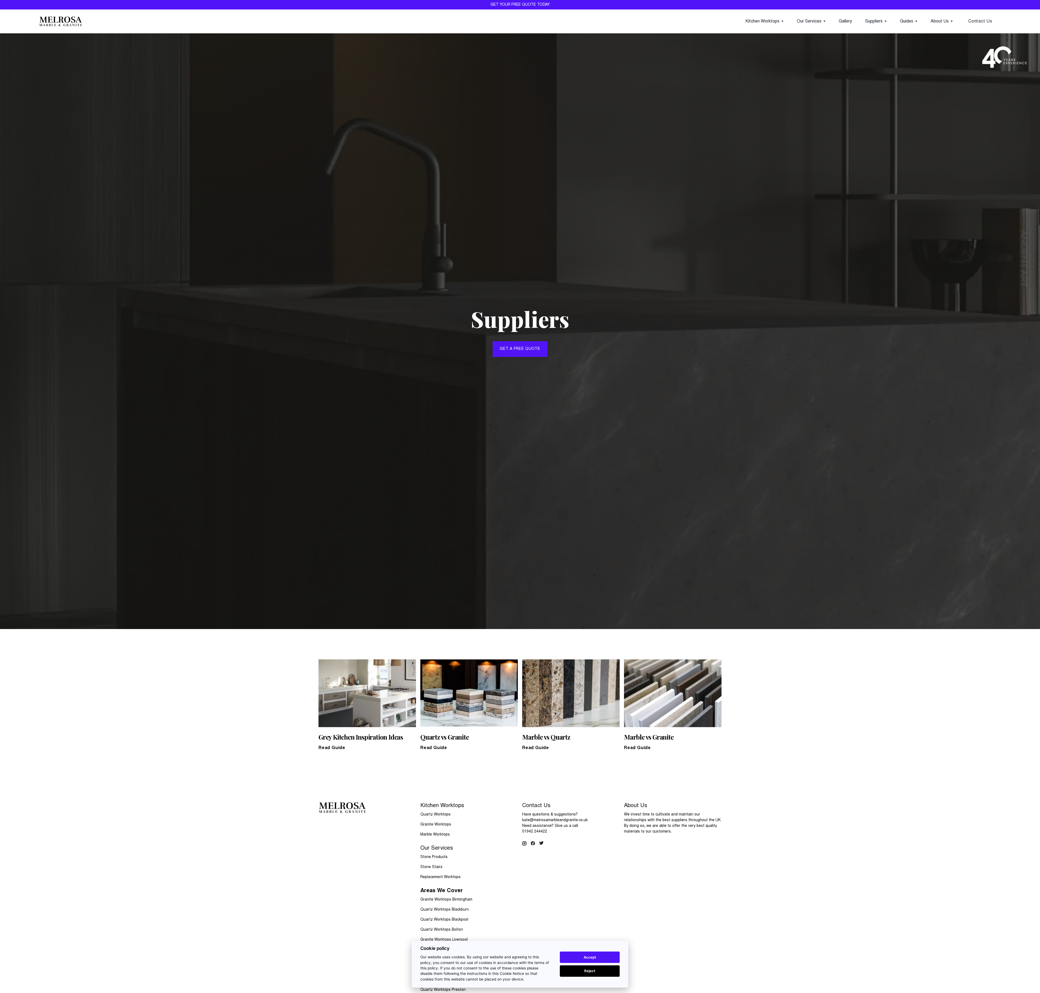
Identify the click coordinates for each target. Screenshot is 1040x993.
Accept (590, 957)
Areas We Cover (441, 891)
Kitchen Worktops (762, 21)
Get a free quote (520, 349)
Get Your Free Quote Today (520, 5)
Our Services (809, 21)
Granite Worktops (435, 825)
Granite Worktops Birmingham (446, 900)
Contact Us (980, 21)
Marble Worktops (435, 835)
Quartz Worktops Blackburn (444, 910)
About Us (940, 21)
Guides (906, 21)
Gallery (845, 21)
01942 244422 (534, 832)
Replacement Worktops (440, 877)
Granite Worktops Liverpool (444, 940)
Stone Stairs (431, 867)
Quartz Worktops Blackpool (444, 920)
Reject (589, 971)
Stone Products (434, 857)
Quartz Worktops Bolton (441, 930)
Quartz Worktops (435, 815)
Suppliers (874, 21)
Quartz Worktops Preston (443, 990)
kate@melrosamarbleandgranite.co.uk (555, 820)
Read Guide (331, 748)
